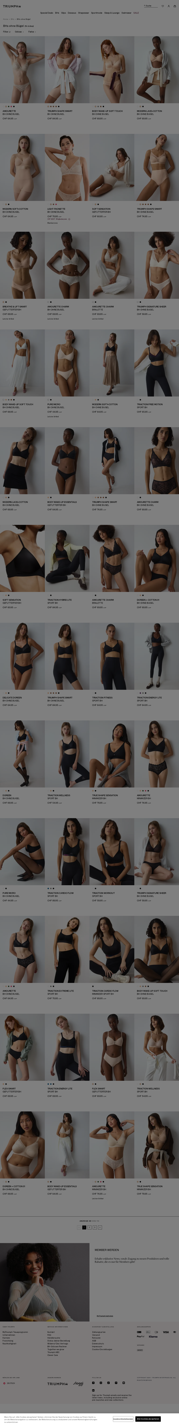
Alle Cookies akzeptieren (148, 1419)
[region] (89, 1419)
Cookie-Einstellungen (123, 1419)
